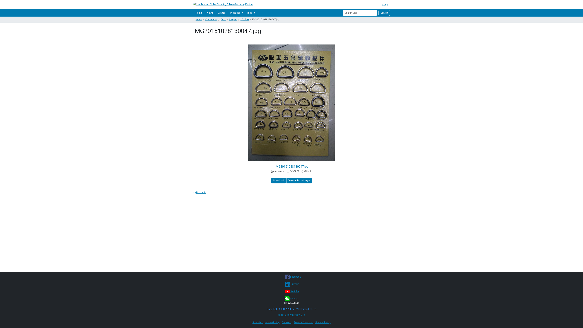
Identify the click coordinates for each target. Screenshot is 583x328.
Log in (385, 4)
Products (235, 12)
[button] (243, 13)
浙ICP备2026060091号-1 (291, 315)
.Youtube (294, 291)
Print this (201, 192)
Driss (223, 19)
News (210, 12)
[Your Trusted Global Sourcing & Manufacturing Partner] (223, 4)
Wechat (294, 298)
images (233, 19)
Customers (211, 19)
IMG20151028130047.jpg (291, 166)
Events (221, 12)
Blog (249, 12)
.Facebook (295, 276)
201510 (244, 19)
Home (199, 12)
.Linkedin (294, 284)
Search (384, 12)
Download (278, 180)
